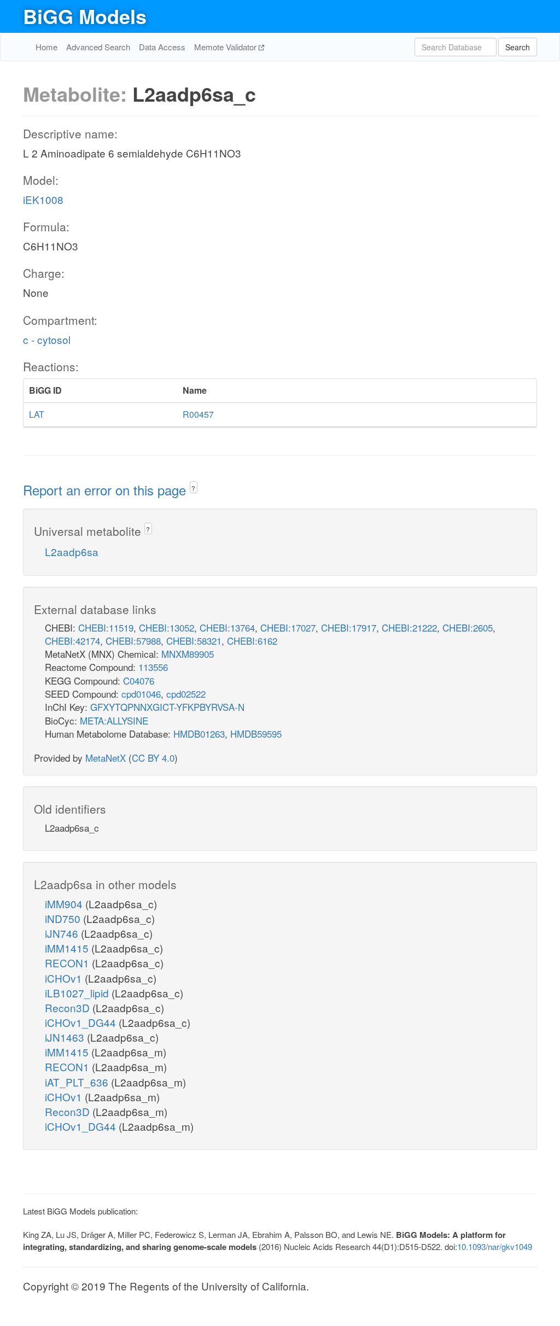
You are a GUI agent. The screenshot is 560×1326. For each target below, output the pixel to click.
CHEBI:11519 (105, 627)
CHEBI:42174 (72, 640)
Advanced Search (98, 46)
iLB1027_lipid (78, 992)
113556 (153, 667)
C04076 (138, 680)
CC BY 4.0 (153, 757)
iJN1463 (66, 1037)
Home (46, 46)
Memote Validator (226, 46)
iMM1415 (68, 948)
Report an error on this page (106, 489)
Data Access (162, 46)
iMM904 (65, 903)
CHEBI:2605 (467, 627)
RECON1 (68, 962)
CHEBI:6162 (252, 640)
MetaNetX (105, 757)
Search (517, 47)
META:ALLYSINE (114, 720)
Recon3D (68, 1007)
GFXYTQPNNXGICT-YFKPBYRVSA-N (167, 707)
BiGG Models (85, 16)
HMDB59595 (256, 733)
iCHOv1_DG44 (82, 1022)
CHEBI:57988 (133, 640)
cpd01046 (141, 693)
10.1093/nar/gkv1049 (494, 1246)
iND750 (64, 918)
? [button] (193, 488)
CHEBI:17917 (348, 627)
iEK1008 (43, 199)
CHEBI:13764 (227, 627)
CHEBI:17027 (288, 627)
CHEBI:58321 (193, 640)
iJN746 (63, 933)
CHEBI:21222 (409, 627)
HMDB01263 (199, 733)
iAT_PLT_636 (78, 1081)
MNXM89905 (187, 654)
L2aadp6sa (71, 551)
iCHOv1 (65, 978)
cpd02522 (186, 693)
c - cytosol (47, 339)
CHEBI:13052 (166, 627)
